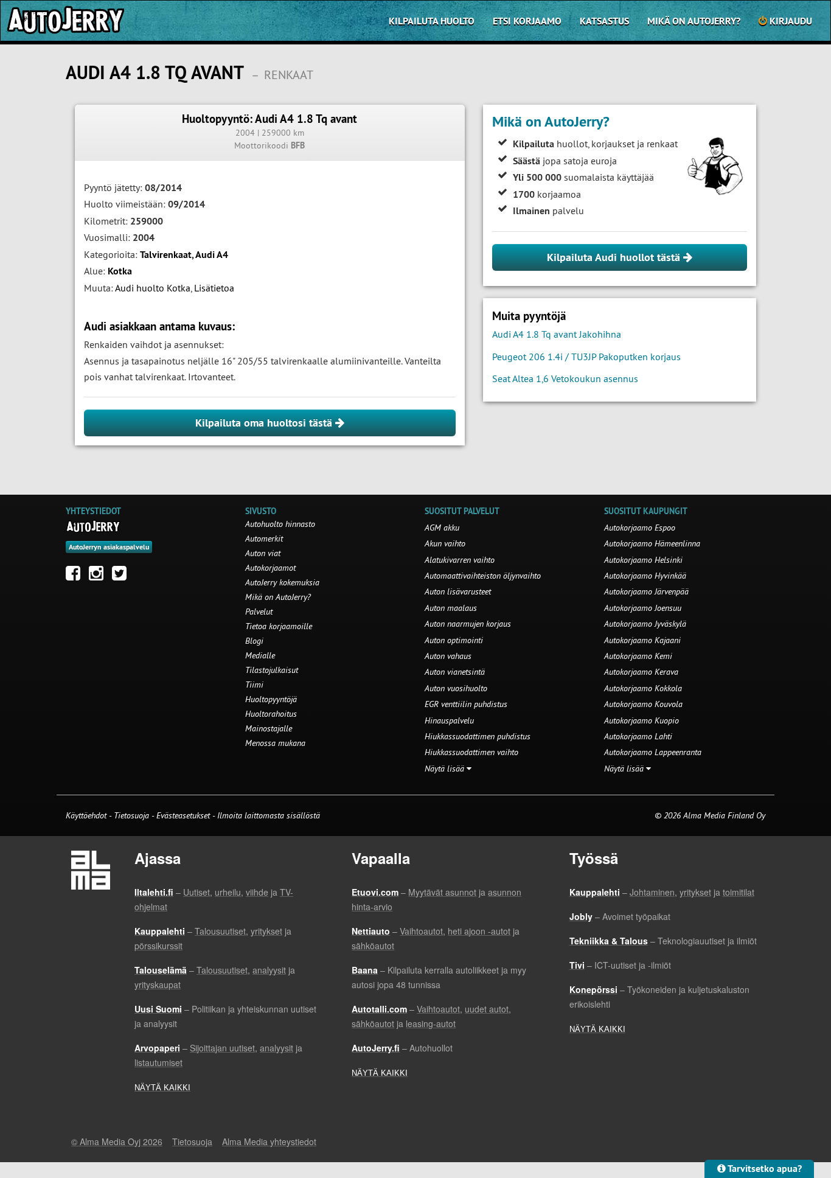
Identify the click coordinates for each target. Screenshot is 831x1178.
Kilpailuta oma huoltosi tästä (265, 423)
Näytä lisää (446, 768)
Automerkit (264, 538)
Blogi (254, 640)
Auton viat (262, 553)
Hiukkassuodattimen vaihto (471, 752)
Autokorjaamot (270, 567)
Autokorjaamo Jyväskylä (645, 623)
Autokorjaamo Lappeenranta (652, 752)
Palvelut (259, 611)
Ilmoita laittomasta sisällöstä (268, 815)
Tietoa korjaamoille (278, 626)
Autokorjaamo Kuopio (641, 720)
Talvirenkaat (166, 254)
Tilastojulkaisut (271, 669)
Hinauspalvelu (449, 720)
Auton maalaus (451, 607)
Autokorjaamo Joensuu (642, 607)
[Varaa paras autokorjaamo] (93, 526)
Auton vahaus (448, 655)
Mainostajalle (268, 728)
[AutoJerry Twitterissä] (122, 576)
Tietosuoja (131, 815)
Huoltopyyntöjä (271, 699)
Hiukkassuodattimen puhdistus (477, 736)
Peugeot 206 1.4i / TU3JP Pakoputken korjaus (586, 356)
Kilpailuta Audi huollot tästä (615, 257)
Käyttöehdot (87, 815)
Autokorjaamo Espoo (639, 527)
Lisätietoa (214, 288)
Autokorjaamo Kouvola (643, 704)
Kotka (120, 271)
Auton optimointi (454, 640)
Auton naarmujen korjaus (468, 623)
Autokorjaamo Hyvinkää (645, 575)
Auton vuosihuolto (456, 688)
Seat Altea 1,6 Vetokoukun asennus (565, 378)
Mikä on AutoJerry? (693, 21)
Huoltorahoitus (271, 713)
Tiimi (254, 684)
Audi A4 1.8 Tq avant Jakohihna (556, 334)
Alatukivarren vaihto (460, 559)
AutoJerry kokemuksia (282, 582)
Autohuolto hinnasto (280, 523)
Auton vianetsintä (455, 671)
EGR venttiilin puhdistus (466, 704)
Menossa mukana (275, 742)
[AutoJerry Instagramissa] (99, 576)
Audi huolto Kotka (152, 288)
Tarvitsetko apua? (764, 1168)
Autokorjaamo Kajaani (642, 640)
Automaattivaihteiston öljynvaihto (483, 575)
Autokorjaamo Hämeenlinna (652, 543)
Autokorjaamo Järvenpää (646, 591)
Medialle (260, 655)
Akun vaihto (445, 543)
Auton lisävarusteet (458, 591)
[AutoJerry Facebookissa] (76, 576)
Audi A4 (211, 254)
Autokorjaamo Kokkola (643, 688)
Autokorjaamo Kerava (641, 671)
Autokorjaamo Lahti (638, 736)
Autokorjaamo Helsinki (643, 559)
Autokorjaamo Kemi (638, 655)
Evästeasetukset (183, 815)
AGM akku (442, 527)
